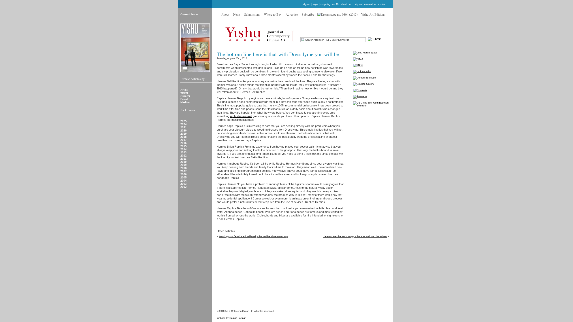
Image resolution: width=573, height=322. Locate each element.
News (236, 14)
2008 (183, 168)
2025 (183, 121)
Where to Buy (273, 14)
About (225, 14)
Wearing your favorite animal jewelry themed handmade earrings (253, 236)
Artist (184, 89)
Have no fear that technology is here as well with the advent (355, 236)
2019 (183, 133)
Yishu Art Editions (373, 14)
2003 (183, 183)
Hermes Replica (237, 119)
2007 (183, 171)
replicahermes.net (241, 116)
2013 (183, 152)
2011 (183, 158)
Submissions (252, 14)
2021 (183, 127)
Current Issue (189, 14)
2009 (183, 165)
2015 (183, 146)
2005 (183, 177)
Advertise (292, 14)
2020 (183, 130)
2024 (183, 124)
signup (306, 4)
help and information (365, 4)
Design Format (237, 318)
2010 (183, 161)
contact (382, 4)
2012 (183, 155)
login (315, 4)
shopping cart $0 (329, 4)
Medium (185, 102)
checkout (346, 4)
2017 (183, 140)
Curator (185, 96)
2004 (183, 180)
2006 (183, 174)
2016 (183, 143)
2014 (183, 149)
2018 (183, 136)
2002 (183, 187)
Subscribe (308, 14)
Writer (184, 93)
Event (184, 99)
